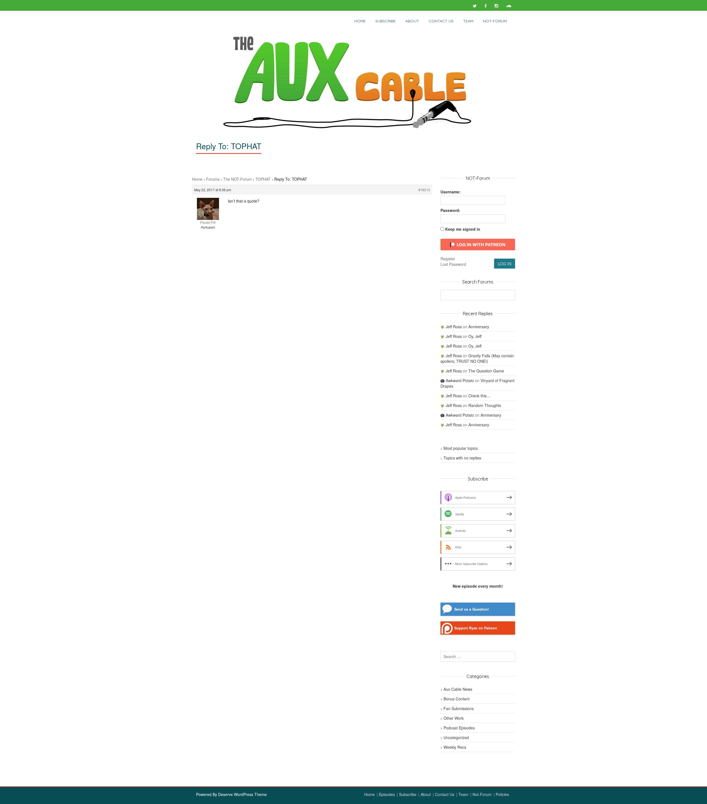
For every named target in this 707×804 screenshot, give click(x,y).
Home (360, 21)
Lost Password (453, 264)
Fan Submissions (459, 708)
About (412, 21)
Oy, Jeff (474, 336)
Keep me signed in (462, 229)
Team (468, 21)
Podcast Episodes (459, 728)
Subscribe (385, 21)
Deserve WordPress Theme (242, 794)
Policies (502, 794)
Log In (504, 263)
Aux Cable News (458, 689)
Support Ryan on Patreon (475, 628)
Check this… (479, 395)
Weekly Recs (455, 747)
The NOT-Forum (237, 179)
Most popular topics (461, 448)
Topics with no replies (462, 458)
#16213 (424, 189)
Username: (450, 192)
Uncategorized (456, 737)
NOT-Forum (495, 21)
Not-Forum (482, 794)
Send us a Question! (471, 609)
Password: (450, 210)
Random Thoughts (484, 405)
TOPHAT (263, 179)
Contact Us (441, 21)
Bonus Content (456, 698)
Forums (213, 179)
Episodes (387, 794)
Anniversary (478, 326)
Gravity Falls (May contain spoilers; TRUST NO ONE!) (477, 358)
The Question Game (486, 371)
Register (447, 258)
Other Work (454, 718)
